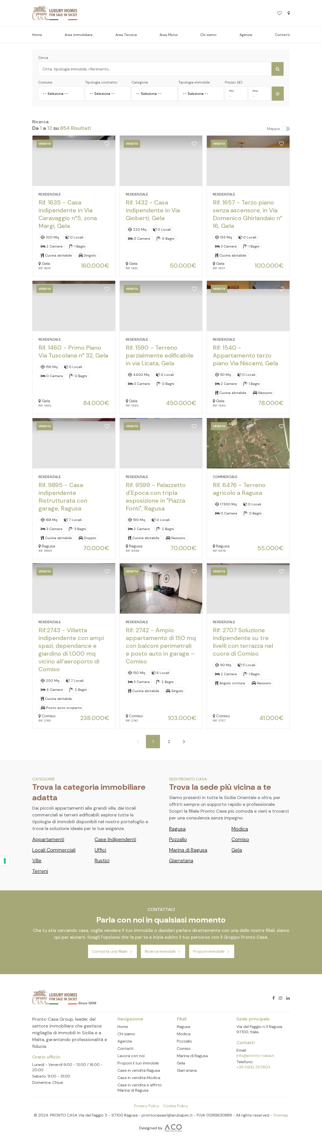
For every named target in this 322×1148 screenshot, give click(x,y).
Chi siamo (208, 34)
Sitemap (280, 1115)
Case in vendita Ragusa (138, 1070)
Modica (239, 828)
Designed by (151, 1128)
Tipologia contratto (101, 82)
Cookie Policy (175, 1106)
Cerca (43, 57)
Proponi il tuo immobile (138, 1063)
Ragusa (177, 828)
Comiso (240, 839)
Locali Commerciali (53, 850)
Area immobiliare (79, 34)
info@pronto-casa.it (255, 1055)
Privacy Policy (146, 1106)
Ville (37, 860)
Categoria (140, 82)
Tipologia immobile (194, 82)
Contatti (282, 34)
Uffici (100, 850)
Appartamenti (48, 839)
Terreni (40, 871)
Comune (45, 82)
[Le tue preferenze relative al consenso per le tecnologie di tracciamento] (5, 861)
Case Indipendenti (115, 839)
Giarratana (181, 860)
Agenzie (245, 34)
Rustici (102, 860)
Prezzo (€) (234, 82)
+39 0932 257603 (253, 1067)
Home (37, 34)
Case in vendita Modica (138, 1077)
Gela (236, 850)
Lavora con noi (131, 1055)
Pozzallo (178, 839)
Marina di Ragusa (188, 850)
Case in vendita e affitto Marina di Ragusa (139, 1087)
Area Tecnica (126, 34)
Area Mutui (168, 34)
